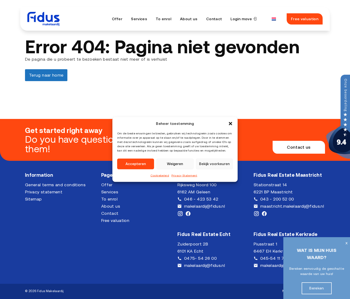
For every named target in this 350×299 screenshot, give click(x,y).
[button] (230, 123)
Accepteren (135, 164)
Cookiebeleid (159, 175)
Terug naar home (46, 75)
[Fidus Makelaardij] (338, 157)
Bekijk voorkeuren (214, 164)
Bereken (316, 288)
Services (139, 19)
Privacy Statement (184, 175)
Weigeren (175, 164)
